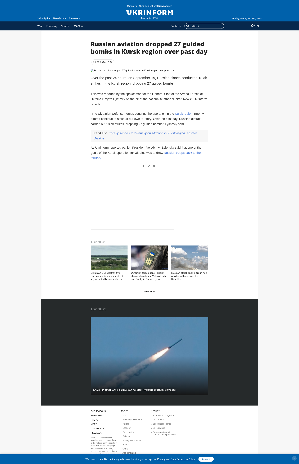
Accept (206, 459)
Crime (125, 449)
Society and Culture (132, 440)
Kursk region (183, 113)
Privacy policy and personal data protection (164, 433)
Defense (126, 436)
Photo (94, 420)
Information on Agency (163, 415)
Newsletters (59, 18)
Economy (51, 26)
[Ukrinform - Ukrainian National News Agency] (149, 12)
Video (94, 424)
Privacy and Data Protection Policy (176, 459)
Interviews (97, 415)
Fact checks (128, 432)
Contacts (176, 26)
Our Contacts (159, 419)
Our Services (159, 428)
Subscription (44, 18)
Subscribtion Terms (162, 424)
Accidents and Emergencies (129, 454)
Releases (96, 433)
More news (149, 291)
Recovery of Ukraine (132, 419)
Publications (98, 411)
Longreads (97, 428)
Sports (65, 26)
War (39, 26)
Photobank (74, 18)
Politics (126, 424)
